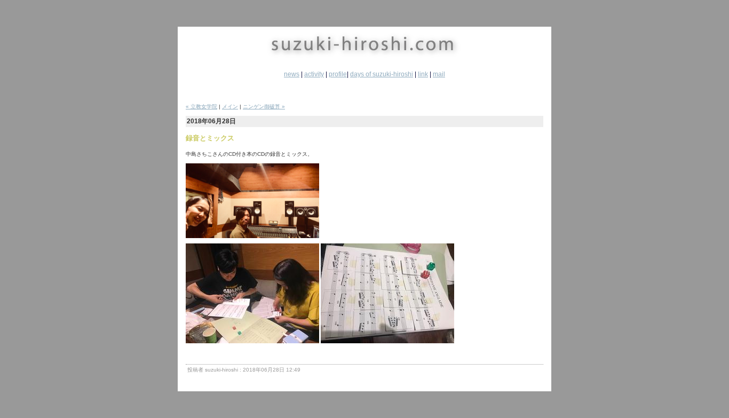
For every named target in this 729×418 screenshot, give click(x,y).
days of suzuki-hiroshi (381, 74)
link (423, 74)
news (291, 74)
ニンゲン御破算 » (264, 106)
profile (338, 74)
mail (439, 74)
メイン (230, 106)
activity (314, 74)
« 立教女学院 (201, 106)
